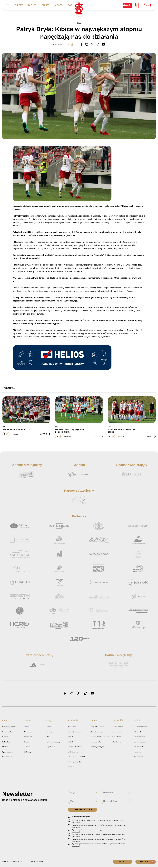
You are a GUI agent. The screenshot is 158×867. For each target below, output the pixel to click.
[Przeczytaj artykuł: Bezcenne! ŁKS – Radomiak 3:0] (26, 409)
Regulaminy (50, 747)
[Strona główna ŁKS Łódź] (79, 8)
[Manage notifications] (152, 862)
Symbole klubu (8, 732)
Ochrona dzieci (8, 757)
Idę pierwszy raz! (140, 727)
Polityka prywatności (37, 861)
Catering (27, 752)
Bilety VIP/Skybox (97, 727)
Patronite (137, 752)
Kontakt (71, 767)
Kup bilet (145, 861)
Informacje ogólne (9, 727)
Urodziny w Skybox (97, 747)
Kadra (26, 727)
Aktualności (28, 732)
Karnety (49, 732)
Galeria (27, 747)
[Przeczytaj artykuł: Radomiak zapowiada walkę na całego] (132, 409)
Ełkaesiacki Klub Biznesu (99, 737)
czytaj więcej (75, 822)
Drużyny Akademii (75, 747)
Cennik (48, 727)
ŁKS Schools (73, 752)
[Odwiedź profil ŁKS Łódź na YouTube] (92, 693)
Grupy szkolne (139, 737)
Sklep (45, 5)
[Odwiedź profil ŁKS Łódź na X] (78, 693)
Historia (5, 737)
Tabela (26, 742)
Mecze (58, 5)
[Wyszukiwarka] (145, 5)
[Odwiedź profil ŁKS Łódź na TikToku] (85, 693)
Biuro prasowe (117, 727)
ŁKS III (70, 742)
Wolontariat (138, 747)
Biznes (32, 5)
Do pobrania (117, 732)
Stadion (5, 747)
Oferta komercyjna (97, 732)
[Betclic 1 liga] (131, 5)
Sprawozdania (7, 752)
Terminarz (28, 737)
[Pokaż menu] (7, 5)
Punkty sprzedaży (53, 742)
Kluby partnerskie (75, 762)
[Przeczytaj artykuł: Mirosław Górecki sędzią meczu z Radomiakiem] (79, 409)
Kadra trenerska (74, 732)
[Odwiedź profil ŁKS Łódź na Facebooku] (65, 694)
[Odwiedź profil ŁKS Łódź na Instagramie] (71, 694)
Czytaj (43, 434)
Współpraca (116, 742)
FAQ (47, 737)
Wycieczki (138, 732)
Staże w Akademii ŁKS (76, 757)
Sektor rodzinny (140, 742)
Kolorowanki (138, 757)
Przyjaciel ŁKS (95, 742)
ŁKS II (70, 737)
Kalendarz (6, 742)
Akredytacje (116, 737)
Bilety (19, 5)
